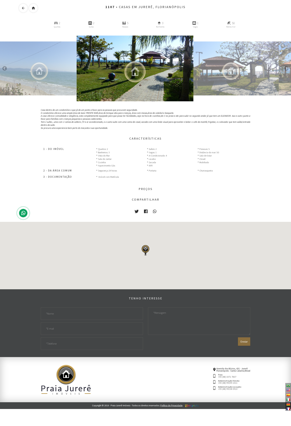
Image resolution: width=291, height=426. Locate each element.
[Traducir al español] (288, 394)
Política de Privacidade (171, 405)
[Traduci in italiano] (288, 399)
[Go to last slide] (4, 68)
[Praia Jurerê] (66, 379)
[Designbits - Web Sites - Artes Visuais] (192, 405)
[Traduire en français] (288, 408)
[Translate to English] (288, 390)
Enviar (244, 341)
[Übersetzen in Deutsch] (288, 404)
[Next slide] (286, 68)
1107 (110, 7)
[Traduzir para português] (288, 385)
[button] (137, 211)
